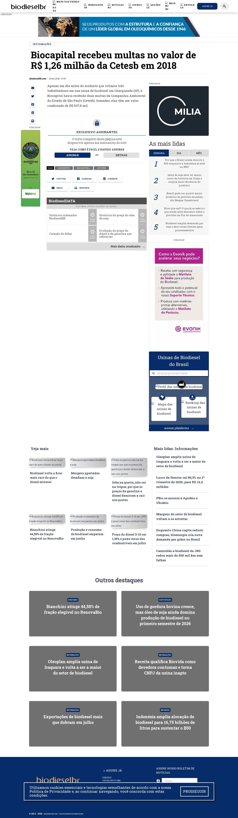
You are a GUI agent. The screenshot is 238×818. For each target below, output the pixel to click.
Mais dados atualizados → (127, 246)
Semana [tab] (159, 153)
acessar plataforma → (179, 428)
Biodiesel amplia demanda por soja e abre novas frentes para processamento (184, 227)
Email (59, 188)
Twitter (61, 179)
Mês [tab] (199, 153)
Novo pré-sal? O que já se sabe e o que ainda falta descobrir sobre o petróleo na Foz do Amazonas (184, 212)
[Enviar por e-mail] (32, 87)
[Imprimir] (32, 120)
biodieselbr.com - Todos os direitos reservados (63, 814)
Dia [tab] (179, 153)
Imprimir (84, 188)
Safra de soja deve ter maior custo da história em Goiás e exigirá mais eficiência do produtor (184, 180)
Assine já (207, 6)
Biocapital (83, 168)
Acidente (63, 168)
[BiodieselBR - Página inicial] (28, 6)
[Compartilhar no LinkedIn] (32, 112)
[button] (115, 6)
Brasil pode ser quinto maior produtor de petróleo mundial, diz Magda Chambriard (184, 197)
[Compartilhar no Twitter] (32, 95)
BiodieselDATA (62, 200)
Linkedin (112, 179)
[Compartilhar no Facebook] (32, 104)
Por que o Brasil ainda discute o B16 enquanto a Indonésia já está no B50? (184, 163)
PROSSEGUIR (194, 791)
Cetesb (101, 168)
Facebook (86, 179)
